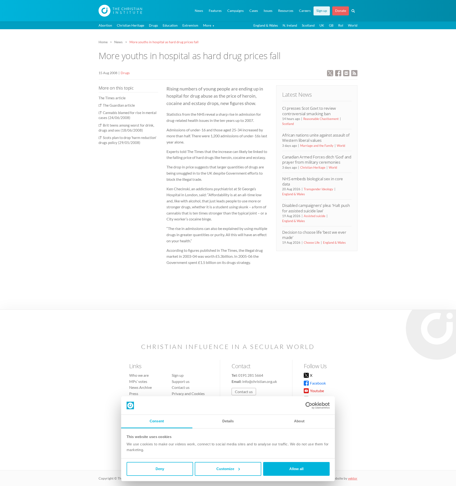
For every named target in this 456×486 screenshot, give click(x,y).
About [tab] (299, 421)
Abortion (105, 25)
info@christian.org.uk (259, 381)
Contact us (181, 387)
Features (215, 11)
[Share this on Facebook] (338, 72)
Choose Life (312, 242)
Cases (253, 11)
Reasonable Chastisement (321, 119)
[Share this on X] (330, 72)
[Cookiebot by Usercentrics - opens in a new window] (309, 405)
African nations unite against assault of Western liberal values (315, 137)
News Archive (140, 387)
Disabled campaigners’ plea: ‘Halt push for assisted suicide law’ (316, 208)
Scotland (308, 25)
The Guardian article (119, 105)
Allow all (296, 469)
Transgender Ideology (318, 189)
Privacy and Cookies (188, 393)
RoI (340, 25)
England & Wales (265, 25)
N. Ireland (290, 25)
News (199, 11)
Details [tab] (228, 421)
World (352, 25)
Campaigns (235, 11)
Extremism (190, 25)
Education (170, 25)
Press (133, 393)
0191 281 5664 (250, 375)
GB (331, 25)
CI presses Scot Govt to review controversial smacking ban (309, 110)
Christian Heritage (130, 25)
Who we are (139, 375)
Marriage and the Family (316, 146)
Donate (340, 11)
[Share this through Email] (346, 72)
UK (321, 25)
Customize (225, 469)
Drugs (153, 25)
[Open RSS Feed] (354, 72)
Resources (285, 11)
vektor (352, 478)
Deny (160, 469)
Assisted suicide (314, 216)
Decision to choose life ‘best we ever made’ (314, 234)
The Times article (112, 98)
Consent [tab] (157, 421)
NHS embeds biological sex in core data (312, 181)
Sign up (321, 11)
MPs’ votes (138, 381)
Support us (181, 381)
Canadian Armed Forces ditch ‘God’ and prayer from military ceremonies (316, 159)
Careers (305, 11)
